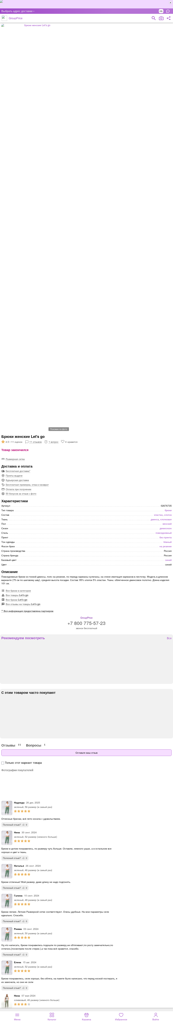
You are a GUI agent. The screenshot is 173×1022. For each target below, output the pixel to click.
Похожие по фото (58, 429)
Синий (168, 560)
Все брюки (16, 599)
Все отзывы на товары (23, 604)
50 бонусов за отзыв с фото (21, 493)
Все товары (17, 595)
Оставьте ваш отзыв (86, 752)
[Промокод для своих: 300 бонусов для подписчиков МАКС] (86, 4)
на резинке (165, 546)
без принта (165, 537)
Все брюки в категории (18, 590)
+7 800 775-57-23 (86, 623)
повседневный (164, 532)
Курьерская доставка (17, 480)
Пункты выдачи (14, 475)
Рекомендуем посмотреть (23, 638)
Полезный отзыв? (15, 824)
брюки (168, 510)
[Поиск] (153, 18)
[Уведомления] (169, 11)
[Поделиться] (168, 18)
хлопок (168, 514)
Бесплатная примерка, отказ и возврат (27, 484)
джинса (155, 519)
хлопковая (166, 519)
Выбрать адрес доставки (16, 11)
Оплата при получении (18, 489)
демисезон (166, 528)
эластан (158, 514)
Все (169, 638)
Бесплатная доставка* (18, 471)
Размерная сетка (15, 459)
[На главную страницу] (4, 18)
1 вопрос (53, 441)
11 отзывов (35, 441)
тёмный (167, 542)
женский (167, 523)
